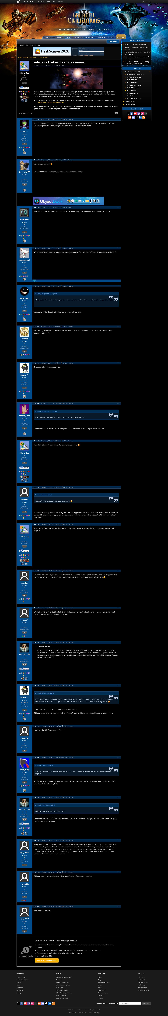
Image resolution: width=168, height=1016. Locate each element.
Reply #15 (37, 685)
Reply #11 (37, 524)
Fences (19, 985)
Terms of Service (82, 1013)
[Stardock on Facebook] (131, 113)
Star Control (59, 987)
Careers (100, 985)
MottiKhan (24, 298)
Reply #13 (37, 608)
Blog (54, 1)
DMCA (90, 1013)
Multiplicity (20, 990)
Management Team (103, 982)
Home (19, 57)
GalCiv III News (43, 57)
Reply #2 (37, 160)
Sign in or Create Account (47, 960)
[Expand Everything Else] (123, 104)
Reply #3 (37, 207)
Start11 (19, 982)
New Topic (113, 41)
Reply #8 (37, 404)
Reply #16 (37, 726)
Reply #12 (37, 571)
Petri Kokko (24, 884)
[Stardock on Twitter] (128, 113)
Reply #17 (37, 758)
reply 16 (52, 805)
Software (25, 1)
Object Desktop (21, 977)
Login (38, 45)
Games (32, 1)
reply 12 (51, 693)
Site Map (96, 1013)
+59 (24, 388)
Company (101, 974)
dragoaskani (24, 260)
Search (32, 45)
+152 (24, 311)
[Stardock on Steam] (145, 113)
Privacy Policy (72, 1013)
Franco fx (24, 375)
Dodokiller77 (24, 172)
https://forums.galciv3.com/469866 (51, 102)
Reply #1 (37, 119)
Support (60, 1)
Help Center (141, 977)
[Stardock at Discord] (133, 117)
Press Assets (101, 990)
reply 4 (54, 294)
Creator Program (103, 993)
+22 (24, 782)
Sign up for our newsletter (107, 1003)
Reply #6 (37, 327)
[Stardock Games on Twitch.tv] (138, 113)
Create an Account (143, 982)
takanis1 (24, 620)
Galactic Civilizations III (29, 57)
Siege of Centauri (61, 995)
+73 (24, 232)
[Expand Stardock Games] (123, 101)
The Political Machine (62, 990)
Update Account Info (144, 990)
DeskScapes (20, 987)
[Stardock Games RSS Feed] (144, 117)
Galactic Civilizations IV (62, 982)
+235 (24, 664)
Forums (100, 998)
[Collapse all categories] (150, 71)
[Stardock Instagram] (142, 113)
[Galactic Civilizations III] (84, 20)
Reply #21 (37, 907)
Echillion (24, 339)
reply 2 (54, 411)
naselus (24, 499)
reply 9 (49, 495)
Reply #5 (37, 286)
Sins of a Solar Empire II (63, 985)
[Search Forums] (149, 1)
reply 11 (50, 765)
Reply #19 (37, 840)
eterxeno (24, 738)
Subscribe (146, 1003)
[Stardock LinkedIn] (140, 117)
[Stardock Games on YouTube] (135, 113)
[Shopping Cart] (146, 1)
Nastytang (24, 770)
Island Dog (24, 73)
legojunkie (24, 852)
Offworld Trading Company (64, 993)
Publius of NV (24, 654)
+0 (24, 184)
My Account (141, 980)
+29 (24, 144)
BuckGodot (24, 219)
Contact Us (101, 995)
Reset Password (142, 987)
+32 (24, 272)
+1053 (24, 83)
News (48, 1)
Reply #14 (37, 642)
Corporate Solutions (22, 980)
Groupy (19, 993)
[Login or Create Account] (143, 1)
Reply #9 (37, 441)
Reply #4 (37, 248)
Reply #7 (37, 363)
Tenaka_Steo (24, 415)
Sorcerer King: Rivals (62, 998)
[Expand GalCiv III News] (125, 90)
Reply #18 (37, 797)
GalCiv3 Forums (61, 65)
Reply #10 (37, 487)
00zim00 (24, 131)
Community (40, 1)
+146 (24, 512)
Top (118, 119)
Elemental (59, 980)
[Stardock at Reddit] (130, 117)
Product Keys (142, 985)
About (100, 977)
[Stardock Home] (18, 1)
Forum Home (24, 45)
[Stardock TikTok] (137, 117)
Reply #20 (37, 872)
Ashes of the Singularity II (63, 977)
